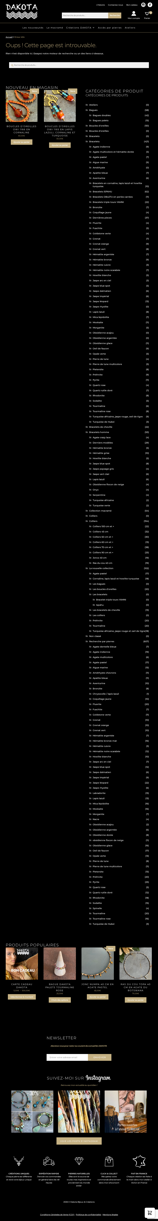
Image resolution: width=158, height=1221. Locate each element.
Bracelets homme (99, 432)
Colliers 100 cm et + (103, 526)
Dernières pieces (102, 217)
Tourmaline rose (102, 411)
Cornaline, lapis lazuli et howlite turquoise (116, 578)
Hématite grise (101, 453)
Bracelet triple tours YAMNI (111, 599)
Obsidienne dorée (103, 835)
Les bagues (99, 584)
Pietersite (98, 369)
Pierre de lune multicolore (107, 364)
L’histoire (100, 5)
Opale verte (99, 353)
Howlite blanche (102, 275)
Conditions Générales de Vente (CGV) (57, 1214)
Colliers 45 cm (100, 531)
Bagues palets (100, 120)
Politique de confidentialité (88, 1214)
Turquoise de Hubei (103, 421)
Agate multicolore (103, 657)
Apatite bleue (100, 172)
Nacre (96, 819)
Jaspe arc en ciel (102, 280)
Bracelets (94, 136)
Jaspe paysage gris (103, 468)
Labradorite (99, 793)
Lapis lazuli (99, 312)
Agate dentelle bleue (104, 646)
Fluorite (97, 223)
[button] (150, 1213)
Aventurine (99, 178)
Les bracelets (100, 594)
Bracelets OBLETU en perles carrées (113, 196)
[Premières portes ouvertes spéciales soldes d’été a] (126, 1111)
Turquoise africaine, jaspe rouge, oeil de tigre (118, 416)
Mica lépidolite (101, 317)
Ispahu (100, 605)
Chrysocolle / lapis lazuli (106, 693)
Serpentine (99, 495)
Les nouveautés (33, 27)
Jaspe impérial (101, 296)
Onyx (96, 489)
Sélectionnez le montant (21, 997)
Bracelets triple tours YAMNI (108, 202)
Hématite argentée (103, 254)
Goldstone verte (102, 233)
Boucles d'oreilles (99, 125)
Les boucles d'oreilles (104, 589)
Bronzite (97, 207)
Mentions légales (110, 1214)
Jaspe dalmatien (102, 291)
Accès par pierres (110, 27)
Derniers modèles (103, 442)
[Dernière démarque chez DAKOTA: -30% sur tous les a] (32, 1111)
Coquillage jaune (102, 212)
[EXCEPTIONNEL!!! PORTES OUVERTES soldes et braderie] (79, 1111)
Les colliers (99, 615)
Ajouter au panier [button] (21, 142)
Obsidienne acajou (103, 332)
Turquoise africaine (103, 500)
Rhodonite (99, 395)
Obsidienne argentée (105, 338)
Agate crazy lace (102, 437)
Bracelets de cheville (100, 427)
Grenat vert (99, 249)
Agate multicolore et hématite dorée (113, 151)
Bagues (93, 110)
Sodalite (97, 400)
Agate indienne (101, 146)
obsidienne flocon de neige (108, 840)
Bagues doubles (102, 115)
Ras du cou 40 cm (102, 563)
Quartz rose (99, 385)
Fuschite (97, 228)
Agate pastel (100, 157)
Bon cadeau (131, 5)
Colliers (93, 515)
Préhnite (98, 374)
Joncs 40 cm (100, 557)
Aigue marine (100, 162)
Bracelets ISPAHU (102, 191)
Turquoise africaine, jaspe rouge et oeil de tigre (119, 631)
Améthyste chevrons (104, 672)
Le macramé (55, 27)
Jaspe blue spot (101, 285)
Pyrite (96, 380)
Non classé (95, 636)
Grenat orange (101, 243)
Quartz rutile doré (102, 390)
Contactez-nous (115, 5)
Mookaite (98, 322)
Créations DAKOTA (78, 27)
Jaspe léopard (100, 301)
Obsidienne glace (102, 343)
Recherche (115, 15)
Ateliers (130, 27)
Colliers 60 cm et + (103, 542)
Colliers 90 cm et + (103, 552)
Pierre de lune (101, 359)
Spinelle (97, 908)
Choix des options (59, 1000)
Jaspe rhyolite (100, 306)
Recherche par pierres (101, 641)
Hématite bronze (102, 259)
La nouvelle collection (101, 568)
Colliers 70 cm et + (103, 547)
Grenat (96, 238)
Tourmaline (99, 406)
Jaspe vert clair (101, 474)
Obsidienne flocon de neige (108, 484)
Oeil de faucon (101, 348)
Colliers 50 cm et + (103, 537)
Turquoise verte (101, 505)
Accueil (9, 37)
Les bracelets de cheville (106, 610)
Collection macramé (100, 510)
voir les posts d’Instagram (79, 1141)
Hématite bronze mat (105, 740)
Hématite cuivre (102, 264)
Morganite (98, 327)
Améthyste (99, 167)
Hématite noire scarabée (106, 270)
